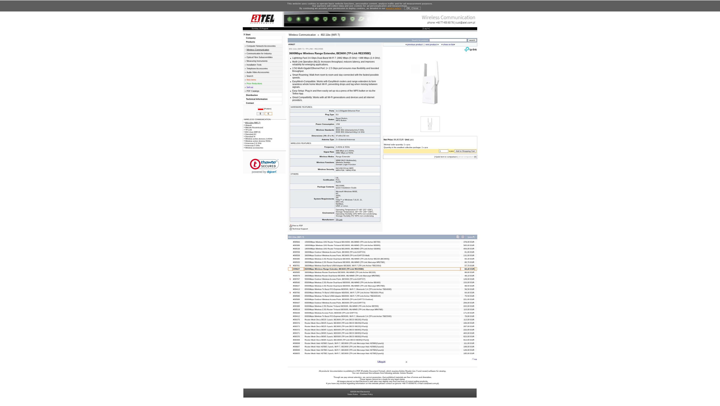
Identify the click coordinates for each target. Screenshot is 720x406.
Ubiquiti (381, 361)
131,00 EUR (469, 255)
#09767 (296, 279)
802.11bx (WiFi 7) (252, 123)
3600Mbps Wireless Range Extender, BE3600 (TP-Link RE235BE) (334, 269)
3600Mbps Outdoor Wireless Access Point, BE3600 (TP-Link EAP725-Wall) (337, 255)
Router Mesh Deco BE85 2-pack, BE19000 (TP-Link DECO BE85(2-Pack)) (337, 340)
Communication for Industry (259, 53)
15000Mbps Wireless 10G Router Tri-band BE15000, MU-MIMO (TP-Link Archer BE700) (342, 242)
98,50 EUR (469, 286)
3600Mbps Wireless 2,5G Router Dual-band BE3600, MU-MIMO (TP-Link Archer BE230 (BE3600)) (347, 259)
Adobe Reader (406, 373)
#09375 (296, 320)
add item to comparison (447, 157)
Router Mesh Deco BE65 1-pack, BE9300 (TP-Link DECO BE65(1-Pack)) (336, 330)
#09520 (296, 262)
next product (431, 44)
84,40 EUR (469, 269)
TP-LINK (309, 49)
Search (250, 76)
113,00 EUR (469, 320)
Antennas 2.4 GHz (253, 143)
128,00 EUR (469, 279)
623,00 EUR (469, 336)
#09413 (296, 289)
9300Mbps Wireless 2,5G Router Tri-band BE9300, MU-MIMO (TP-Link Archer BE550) (342, 306)
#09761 (296, 266)
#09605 (296, 353)
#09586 (296, 296)
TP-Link (339, 220)
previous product (415, 44)
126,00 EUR (469, 350)
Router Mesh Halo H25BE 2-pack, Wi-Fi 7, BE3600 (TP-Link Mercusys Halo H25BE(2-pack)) (344, 343)
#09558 (296, 252)
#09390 (296, 259)
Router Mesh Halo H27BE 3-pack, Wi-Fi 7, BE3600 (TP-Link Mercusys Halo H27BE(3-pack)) (344, 353)
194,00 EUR (469, 323)
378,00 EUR (469, 242)
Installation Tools (254, 65)
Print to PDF (297, 226)
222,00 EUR (469, 306)
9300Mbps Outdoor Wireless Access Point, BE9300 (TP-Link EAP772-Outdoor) (339, 299)
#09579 (296, 276)
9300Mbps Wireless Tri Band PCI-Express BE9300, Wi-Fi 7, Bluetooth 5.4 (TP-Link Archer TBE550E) (348, 316)
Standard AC (250, 134)
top (475, 359)
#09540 (296, 282)
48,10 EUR (469, 276)
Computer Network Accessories (261, 46)
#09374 (296, 323)
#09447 (296, 303)
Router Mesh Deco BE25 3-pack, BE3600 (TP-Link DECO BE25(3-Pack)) (336, 326)
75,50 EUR (469, 296)
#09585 (296, 272)
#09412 (296, 316)
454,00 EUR (469, 249)
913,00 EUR (469, 340)
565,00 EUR (469, 245)
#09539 (296, 249)
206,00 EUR (469, 303)
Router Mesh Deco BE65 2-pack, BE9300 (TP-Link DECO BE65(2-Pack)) (336, 333)
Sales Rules (352, 394)
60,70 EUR (469, 262)
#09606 (296, 350)
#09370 (296, 336)
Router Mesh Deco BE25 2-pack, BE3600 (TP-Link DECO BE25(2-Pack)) (336, 323)
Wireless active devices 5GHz (258, 141)
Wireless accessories (254, 148)
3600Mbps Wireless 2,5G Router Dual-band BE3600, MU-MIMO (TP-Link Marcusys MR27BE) (345, 262)
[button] (264, 166)
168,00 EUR (469, 347)
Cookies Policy (366, 394)
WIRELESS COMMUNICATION (257, 119)
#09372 (296, 330)
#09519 (296, 309)
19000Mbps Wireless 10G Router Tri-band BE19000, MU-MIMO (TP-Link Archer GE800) (342, 249)
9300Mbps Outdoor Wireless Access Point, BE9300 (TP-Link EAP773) (335, 303)
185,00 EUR (469, 353)
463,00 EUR (469, 333)
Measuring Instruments (257, 61)
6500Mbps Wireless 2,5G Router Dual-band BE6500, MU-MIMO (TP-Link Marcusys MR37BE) (345, 286)
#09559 (296, 255)
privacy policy (393, 8)
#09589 (296, 299)
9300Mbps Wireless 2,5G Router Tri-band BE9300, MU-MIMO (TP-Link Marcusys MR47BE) (344, 309)
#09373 (296, 326)
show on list (448, 44)
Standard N (250, 136)
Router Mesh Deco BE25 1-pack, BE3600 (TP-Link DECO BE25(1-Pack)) (336, 320)
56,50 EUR (469, 289)
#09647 (296, 286)
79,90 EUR (469, 316)
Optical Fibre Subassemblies (260, 57)
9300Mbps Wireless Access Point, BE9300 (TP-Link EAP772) (331, 313)
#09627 (296, 269)
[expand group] (457, 238)
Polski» (268, 109)
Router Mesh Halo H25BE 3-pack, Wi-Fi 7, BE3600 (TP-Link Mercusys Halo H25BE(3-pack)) (344, 347)
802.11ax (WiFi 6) (252, 132)
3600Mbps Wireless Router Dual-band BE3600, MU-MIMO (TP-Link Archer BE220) (340, 272)
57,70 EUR (469, 266)
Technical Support (300, 229)
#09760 (296, 293)
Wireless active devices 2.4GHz (258, 139)
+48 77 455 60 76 (445, 22)
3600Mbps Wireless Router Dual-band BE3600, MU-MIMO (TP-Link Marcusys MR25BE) (342, 276)
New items (251, 80)
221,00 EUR (469, 299)
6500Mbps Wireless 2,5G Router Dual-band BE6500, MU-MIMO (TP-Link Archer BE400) (342, 282)
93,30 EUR (469, 259)
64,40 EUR (469, 293)
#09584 (296, 242)
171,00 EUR (469, 313)
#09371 (296, 333)
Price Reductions (254, 83)
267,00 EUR (469, 326)
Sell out (250, 87)
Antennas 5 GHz (252, 145)
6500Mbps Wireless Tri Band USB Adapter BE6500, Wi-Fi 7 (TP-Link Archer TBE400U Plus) (344, 293)
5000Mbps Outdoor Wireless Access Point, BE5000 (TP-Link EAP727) (335, 279)
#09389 (296, 306)
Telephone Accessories (257, 68)
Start (248, 34)
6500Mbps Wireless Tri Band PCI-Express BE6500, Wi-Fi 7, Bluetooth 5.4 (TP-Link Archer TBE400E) (348, 289)
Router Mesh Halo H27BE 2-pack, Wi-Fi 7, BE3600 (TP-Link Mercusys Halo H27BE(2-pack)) (344, 350)
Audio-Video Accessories (258, 72)
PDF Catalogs (253, 91)
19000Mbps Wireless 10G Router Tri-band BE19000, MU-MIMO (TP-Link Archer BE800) (342, 245)
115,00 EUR (469, 309)
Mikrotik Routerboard (254, 127)
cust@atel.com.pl (465, 22)
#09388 (296, 245)
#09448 (296, 313)
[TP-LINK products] (470, 50)
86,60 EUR (469, 272)
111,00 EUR (469, 343)
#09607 (296, 347)
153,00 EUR (469, 282)
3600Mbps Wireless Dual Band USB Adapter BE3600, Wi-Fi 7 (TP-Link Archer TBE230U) (343, 266)
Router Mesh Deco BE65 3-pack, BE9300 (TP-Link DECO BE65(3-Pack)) (336, 336)
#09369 (296, 340)
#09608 (296, 343)
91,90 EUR (469, 252)
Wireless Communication (258, 50)
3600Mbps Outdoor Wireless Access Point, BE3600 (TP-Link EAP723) (335, 252)
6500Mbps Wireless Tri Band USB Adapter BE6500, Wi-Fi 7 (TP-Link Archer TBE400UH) (342, 296)
